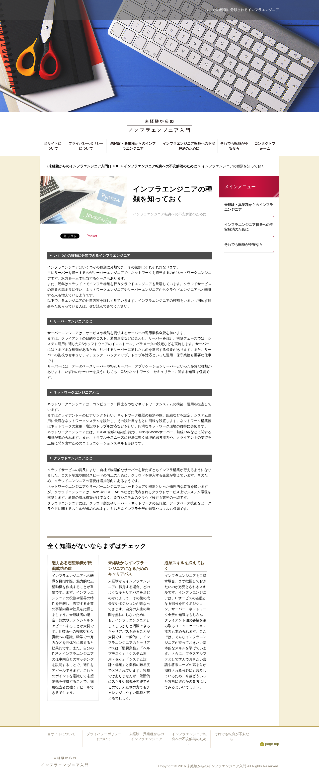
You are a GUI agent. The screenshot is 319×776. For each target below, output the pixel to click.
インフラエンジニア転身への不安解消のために (189, 145)
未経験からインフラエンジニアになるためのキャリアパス (128, 568)
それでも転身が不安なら (234, 145)
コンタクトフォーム (264, 145)
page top (272, 744)
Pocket (91, 236)
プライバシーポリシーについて (86, 145)
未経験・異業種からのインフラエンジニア (133, 145)
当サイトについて (53, 145)
